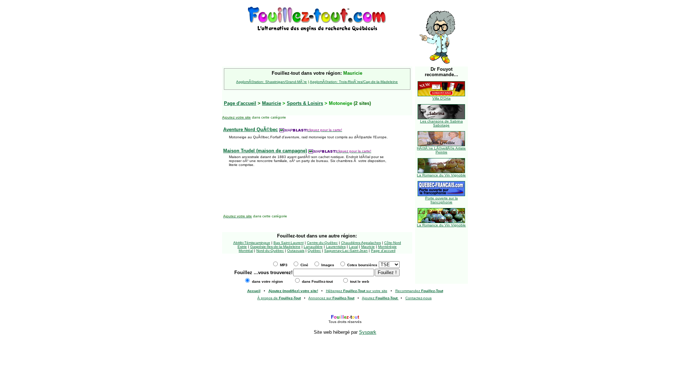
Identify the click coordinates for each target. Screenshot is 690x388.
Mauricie (271, 103)
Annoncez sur (331, 298)
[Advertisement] (317, 44)
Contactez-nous (418, 298)
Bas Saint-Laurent (288, 243)
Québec (314, 251)
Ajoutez (379, 298)
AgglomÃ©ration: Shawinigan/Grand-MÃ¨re (271, 82)
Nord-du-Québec (270, 251)
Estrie (242, 247)
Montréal (246, 251)
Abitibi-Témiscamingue (251, 243)
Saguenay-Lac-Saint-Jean (346, 251)
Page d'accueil (383, 251)
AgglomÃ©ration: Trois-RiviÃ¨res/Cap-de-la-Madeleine (354, 82)
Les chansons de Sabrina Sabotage (441, 123)
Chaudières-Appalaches (361, 243)
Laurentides (336, 247)
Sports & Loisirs (305, 103)
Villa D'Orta (441, 98)
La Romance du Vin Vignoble (441, 175)
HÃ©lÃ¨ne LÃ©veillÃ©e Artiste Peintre (441, 150)
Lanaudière (313, 247)
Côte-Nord (392, 243)
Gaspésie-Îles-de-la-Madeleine (275, 247)
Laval (353, 247)
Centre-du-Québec (322, 243)
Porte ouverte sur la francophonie (441, 200)
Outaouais (295, 251)
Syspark (367, 332)
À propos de (279, 298)
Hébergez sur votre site (356, 291)
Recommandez (419, 291)
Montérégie (387, 247)
